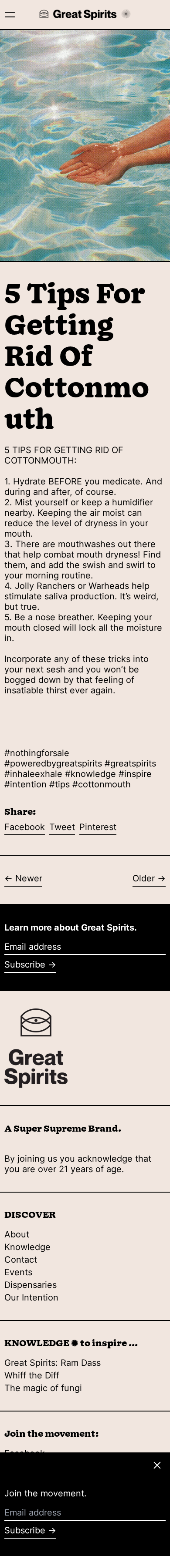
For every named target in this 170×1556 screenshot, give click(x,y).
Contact (20, 1259)
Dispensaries (30, 1285)
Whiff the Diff (31, 1375)
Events (18, 1272)
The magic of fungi (43, 1388)
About (16, 1234)
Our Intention (31, 1297)
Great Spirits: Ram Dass (52, 1363)
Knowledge (27, 1247)
